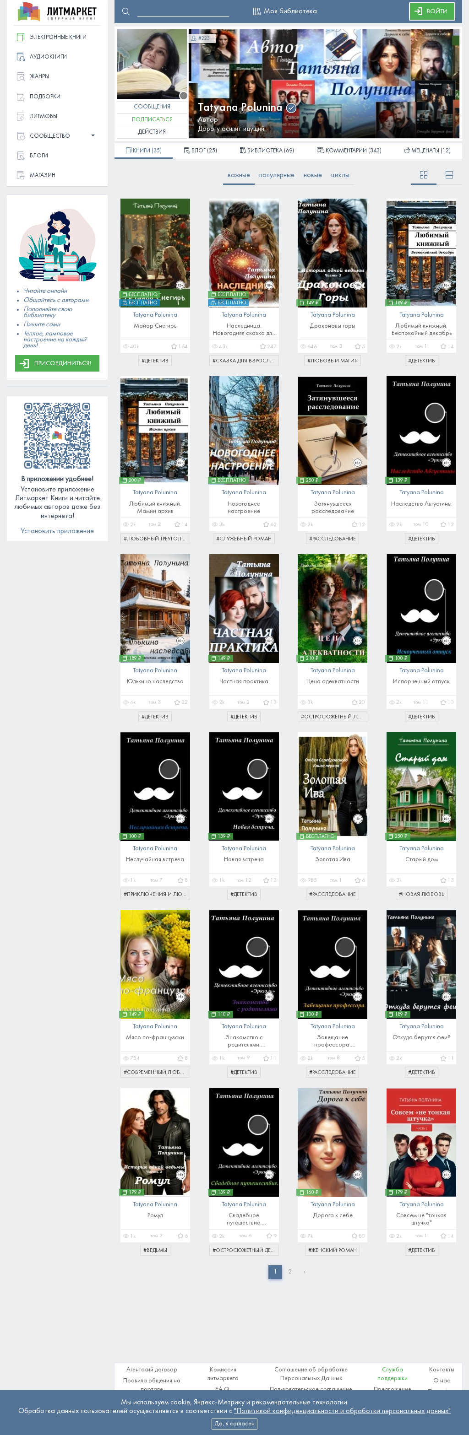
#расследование (332, 539)
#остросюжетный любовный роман (334, 717)
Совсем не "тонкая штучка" (421, 1219)
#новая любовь (421, 894)
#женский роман (332, 1250)
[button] (57, 136)
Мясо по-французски (155, 1038)
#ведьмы (155, 1250)
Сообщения (152, 107)
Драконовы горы (332, 326)
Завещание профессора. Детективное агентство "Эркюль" (333, 1042)
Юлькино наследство (155, 682)
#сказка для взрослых (245, 361)
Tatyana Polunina (240, 107)
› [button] (304, 1272)
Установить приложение (57, 531)
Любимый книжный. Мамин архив (155, 507)
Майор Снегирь (155, 326)
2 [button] (290, 1272)
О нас (441, 1381)
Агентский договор (151, 1370)
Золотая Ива (332, 860)
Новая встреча (244, 860)
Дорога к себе (333, 1216)
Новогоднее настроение (244, 507)
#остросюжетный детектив (246, 1250)
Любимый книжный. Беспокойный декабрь (422, 329)
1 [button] (275, 1272)
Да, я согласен (234, 1424)
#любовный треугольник (157, 539)
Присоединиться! (62, 364)
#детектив (155, 361)
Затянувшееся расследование (332, 507)
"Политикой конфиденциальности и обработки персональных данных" (342, 1411)
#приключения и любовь (157, 894)
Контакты (441, 1370)
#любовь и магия (332, 361)
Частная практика (243, 682)
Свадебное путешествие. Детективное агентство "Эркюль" (244, 1220)
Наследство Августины (421, 504)
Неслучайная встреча (155, 860)
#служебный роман (244, 539)
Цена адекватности (332, 682)
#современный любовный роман (157, 1072)
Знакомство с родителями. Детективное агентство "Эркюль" (244, 1042)
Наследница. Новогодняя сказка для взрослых (244, 330)
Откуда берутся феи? (421, 1038)
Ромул (155, 1216)
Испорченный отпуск (421, 682)
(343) (354, 151)
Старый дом (421, 860)
